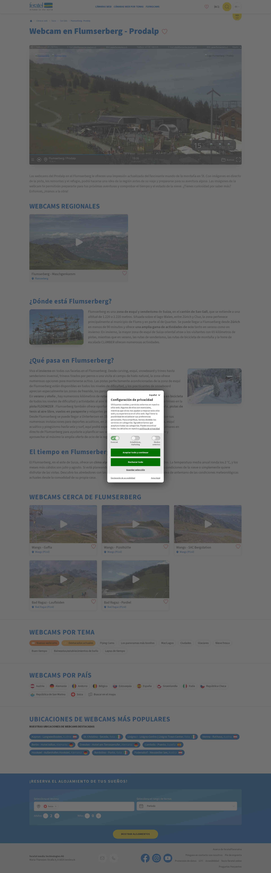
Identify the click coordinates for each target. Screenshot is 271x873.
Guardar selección (135, 469)
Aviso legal (155, 478)
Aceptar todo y (135, 452)
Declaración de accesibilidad (123, 478)
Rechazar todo (135, 462)
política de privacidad (149, 428)
